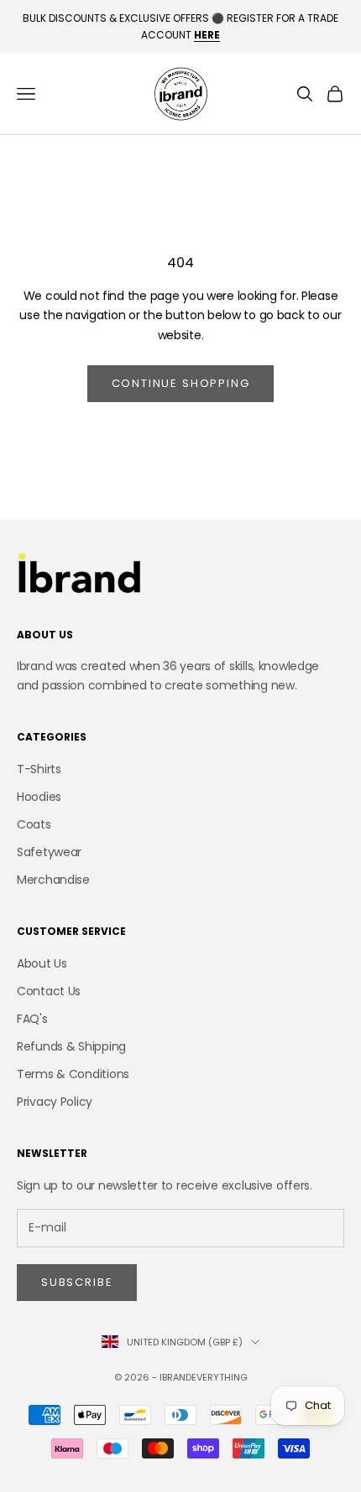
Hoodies (39, 796)
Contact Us (49, 991)
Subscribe (76, 1282)
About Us (42, 963)
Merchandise (53, 879)
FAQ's (32, 1018)
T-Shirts (39, 769)
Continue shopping (181, 383)
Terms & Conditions (73, 1074)
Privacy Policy (54, 1101)
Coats (34, 824)
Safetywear (49, 852)
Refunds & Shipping (71, 1046)
